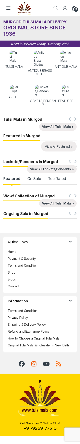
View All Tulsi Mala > (58, 127)
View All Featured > (59, 146)
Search (55, 8)
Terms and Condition (23, 265)
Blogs (12, 279)
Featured (11, 178)
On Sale (34, 178)
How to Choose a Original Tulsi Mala (34, 338)
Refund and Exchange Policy (28, 331)
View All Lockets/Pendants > (52, 169)
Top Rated (57, 178)
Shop (11, 272)
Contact (13, 286)
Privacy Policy (18, 317)
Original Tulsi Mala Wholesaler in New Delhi (39, 345)
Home (12, 252)
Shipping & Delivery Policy (27, 324)
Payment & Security (22, 258)
